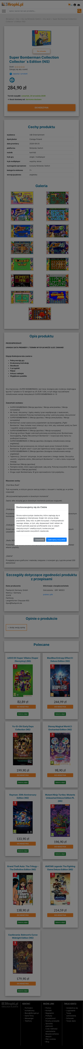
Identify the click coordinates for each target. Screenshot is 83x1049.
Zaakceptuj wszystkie (56, 540)
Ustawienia (39, 540)
